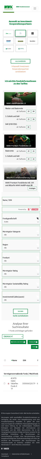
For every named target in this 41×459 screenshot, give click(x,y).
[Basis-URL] (8, 8)
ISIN (24, 360)
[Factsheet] (8, 383)
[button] (21, 222)
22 (33, 151)
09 (33, 111)
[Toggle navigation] (35, 8)
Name (14, 360)
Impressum (4, 454)
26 (28, 127)
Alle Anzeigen (20, 61)
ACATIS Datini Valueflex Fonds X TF (14, 383)
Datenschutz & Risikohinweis (21, 454)
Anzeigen (32, 188)
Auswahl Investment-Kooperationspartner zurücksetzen (20, 69)
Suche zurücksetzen (20, 316)
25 (28, 111)
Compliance (5, 456)
